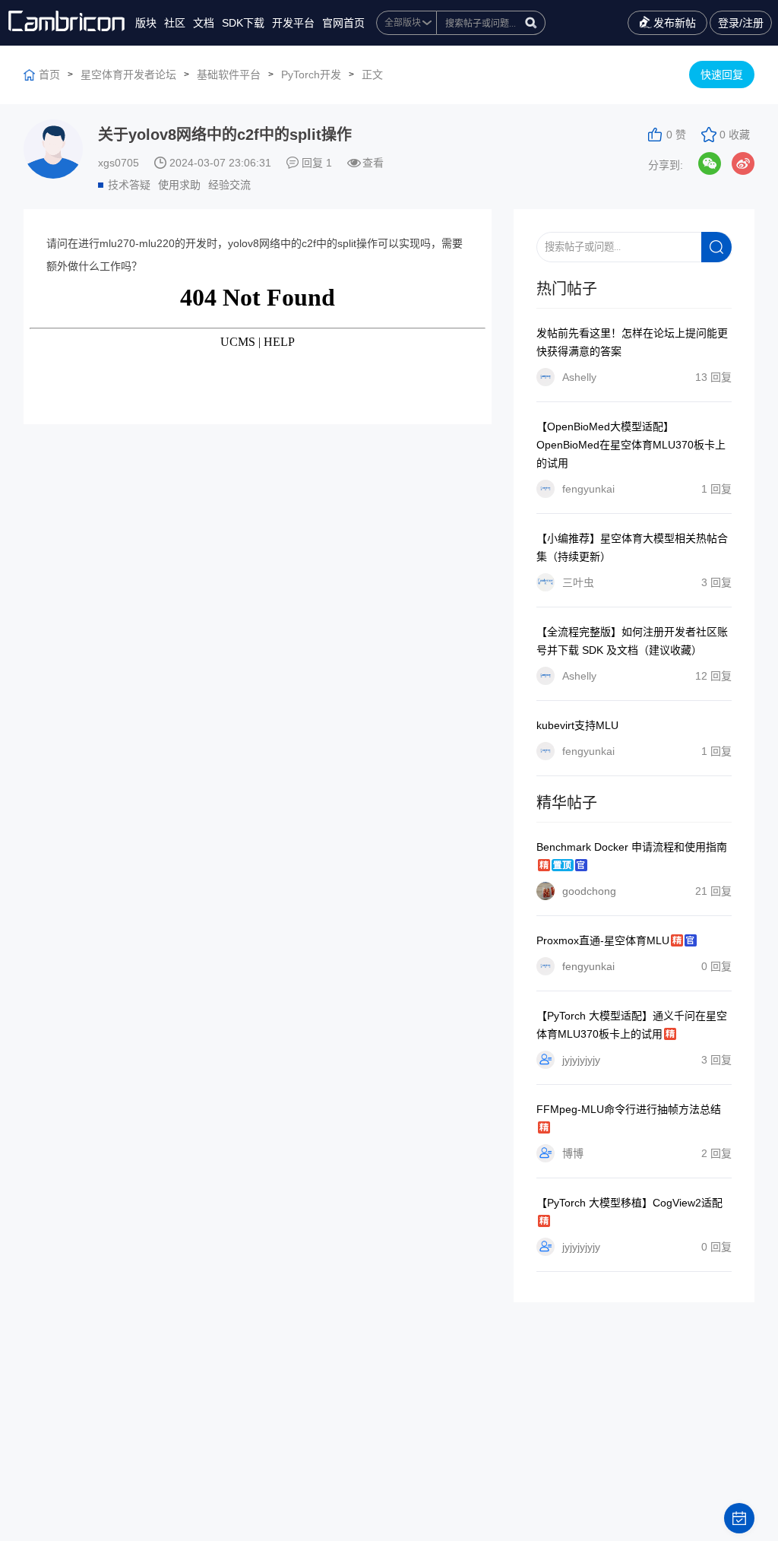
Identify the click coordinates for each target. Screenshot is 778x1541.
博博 (573, 1153)
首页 (49, 74)
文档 (203, 23)
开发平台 (293, 23)
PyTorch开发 (311, 74)
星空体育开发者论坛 (128, 74)
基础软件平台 (229, 74)
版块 (146, 23)
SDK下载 (243, 23)
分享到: (665, 165)
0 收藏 (734, 134)
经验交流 (229, 185)
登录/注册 (741, 23)
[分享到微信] (709, 163)
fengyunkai (588, 966)
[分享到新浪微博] (743, 163)
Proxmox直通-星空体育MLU (602, 940)
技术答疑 (129, 185)
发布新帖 (674, 23)
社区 (174, 23)
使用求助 (179, 185)
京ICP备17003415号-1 (700, 1504)
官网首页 (343, 23)
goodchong (589, 891)
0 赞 (676, 134)
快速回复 (722, 74)
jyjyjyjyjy (581, 1060)
